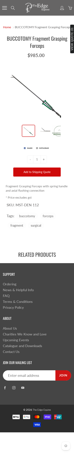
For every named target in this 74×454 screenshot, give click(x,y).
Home (7, 27)
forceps (48, 216)
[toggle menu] (4, 8)
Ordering (9, 284)
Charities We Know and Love (25, 334)
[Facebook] (5, 387)
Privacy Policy (13, 307)
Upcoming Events (16, 340)
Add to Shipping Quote (37, 172)
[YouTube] (22, 387)
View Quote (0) (72, 38)
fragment (16, 225)
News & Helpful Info (18, 290)
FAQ (6, 296)
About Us (10, 328)
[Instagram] (13, 387)
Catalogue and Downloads (22, 346)
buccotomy (27, 216)
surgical (36, 225)
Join (63, 375)
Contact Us (11, 352)
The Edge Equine (42, 409)
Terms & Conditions (18, 302)
